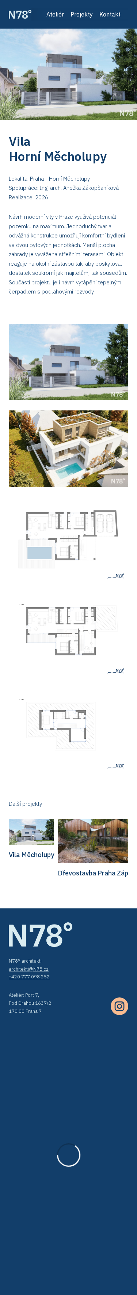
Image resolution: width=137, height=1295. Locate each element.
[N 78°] (20, 14)
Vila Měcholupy (31, 855)
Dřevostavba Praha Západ (97, 873)
